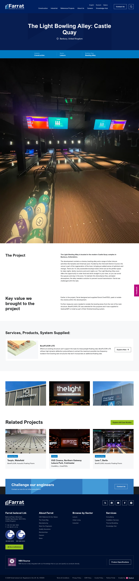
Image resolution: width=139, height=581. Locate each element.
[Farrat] (14, 6)
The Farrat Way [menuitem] (44, 520)
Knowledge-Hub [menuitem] (102, 8)
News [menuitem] (41, 538)
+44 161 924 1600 (13, 525)
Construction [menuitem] (43, 8)
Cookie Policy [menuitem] (99, 578)
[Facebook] (124, 502)
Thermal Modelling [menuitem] (112, 523)
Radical (130, 578)
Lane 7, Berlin (101, 460)
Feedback (137, 290)
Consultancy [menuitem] (110, 517)
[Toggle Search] (131, 6)
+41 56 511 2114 (12, 527)
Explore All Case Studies (122, 422)
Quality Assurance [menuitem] (44, 529)
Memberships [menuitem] (43, 532)
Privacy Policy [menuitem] (76, 578)
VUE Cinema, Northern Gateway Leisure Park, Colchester (66, 461)
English (91, 5)
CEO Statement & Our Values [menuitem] (48, 517)
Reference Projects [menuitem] (67, 8)
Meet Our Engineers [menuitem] (45, 526)
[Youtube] (118, 502)
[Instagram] (131, 502)
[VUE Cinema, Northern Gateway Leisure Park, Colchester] (69, 441)
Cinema (54, 456)
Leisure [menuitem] (75, 517)
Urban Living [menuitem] (77, 520)
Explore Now (121, 350)
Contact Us (120, 7)
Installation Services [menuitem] (112, 520)
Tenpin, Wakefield (15, 460)
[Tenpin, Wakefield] (25, 441)
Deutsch (98, 5)
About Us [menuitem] (80, 8)
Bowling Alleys (12, 456)
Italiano (105, 5)
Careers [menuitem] (90, 8)
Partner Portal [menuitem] (110, 578)
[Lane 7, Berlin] (113, 441)
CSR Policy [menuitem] (87, 578)
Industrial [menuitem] (54, 8)
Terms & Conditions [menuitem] (63, 578)
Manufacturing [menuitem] (43, 523)
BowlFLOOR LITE (47, 346)
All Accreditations (14, 547)
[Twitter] (105, 502)
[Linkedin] (111, 502)
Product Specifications (120, 562)
